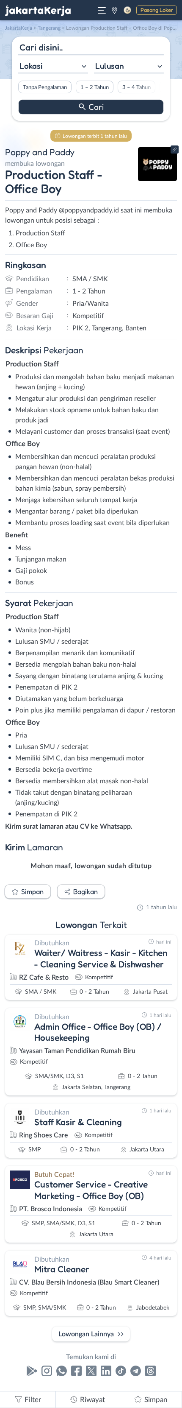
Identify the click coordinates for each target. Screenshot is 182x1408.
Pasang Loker (157, 9)
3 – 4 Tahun (136, 87)
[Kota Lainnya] (114, 10)
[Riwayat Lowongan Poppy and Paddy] (157, 179)
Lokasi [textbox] (30, 65)
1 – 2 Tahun (94, 87)
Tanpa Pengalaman (45, 87)
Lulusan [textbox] (109, 65)
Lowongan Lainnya (86, 1334)
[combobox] (53, 66)
